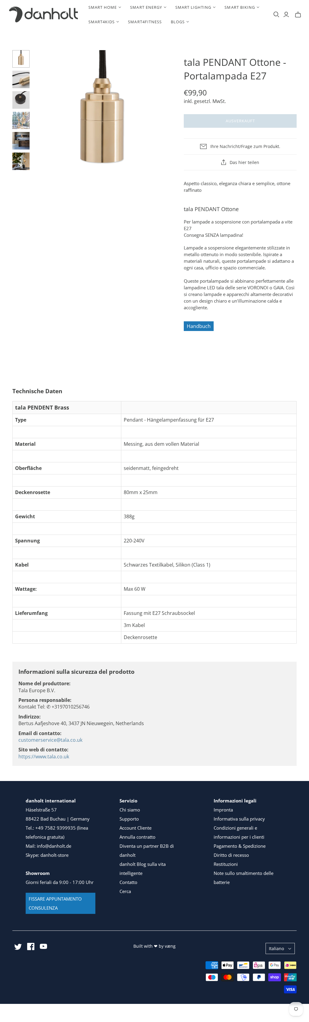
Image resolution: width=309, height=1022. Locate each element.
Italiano (276, 948)
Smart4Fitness (145, 21)
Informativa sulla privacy (239, 819)
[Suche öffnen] (276, 14)
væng (170, 946)
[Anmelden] (286, 14)
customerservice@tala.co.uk (50, 740)
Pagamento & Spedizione (240, 846)
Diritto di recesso (231, 855)
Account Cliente (135, 828)
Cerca (125, 891)
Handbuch (199, 326)
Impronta (223, 810)
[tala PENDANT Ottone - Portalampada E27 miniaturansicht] (21, 59)
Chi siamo (129, 810)
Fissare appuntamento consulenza (55, 903)
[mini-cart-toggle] (298, 14)
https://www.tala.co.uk (43, 756)
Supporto (129, 819)
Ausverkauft (240, 121)
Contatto (128, 882)
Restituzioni (226, 864)
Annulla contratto (137, 837)
